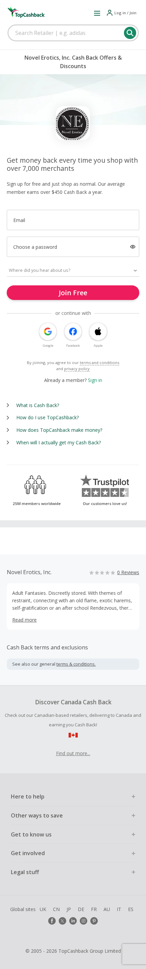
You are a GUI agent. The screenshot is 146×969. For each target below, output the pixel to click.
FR (94, 909)
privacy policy (77, 368)
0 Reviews (128, 572)
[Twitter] (62, 921)
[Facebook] (52, 921)
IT (119, 909)
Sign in (95, 380)
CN (56, 909)
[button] (97, 13)
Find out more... (73, 753)
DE (81, 909)
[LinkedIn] (73, 921)
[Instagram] (83, 921)
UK (43, 909)
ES (130, 909)
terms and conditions (99, 362)
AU (107, 909)
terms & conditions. (76, 664)
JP (69, 909)
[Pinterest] (94, 921)
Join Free (73, 292)
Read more (24, 620)
